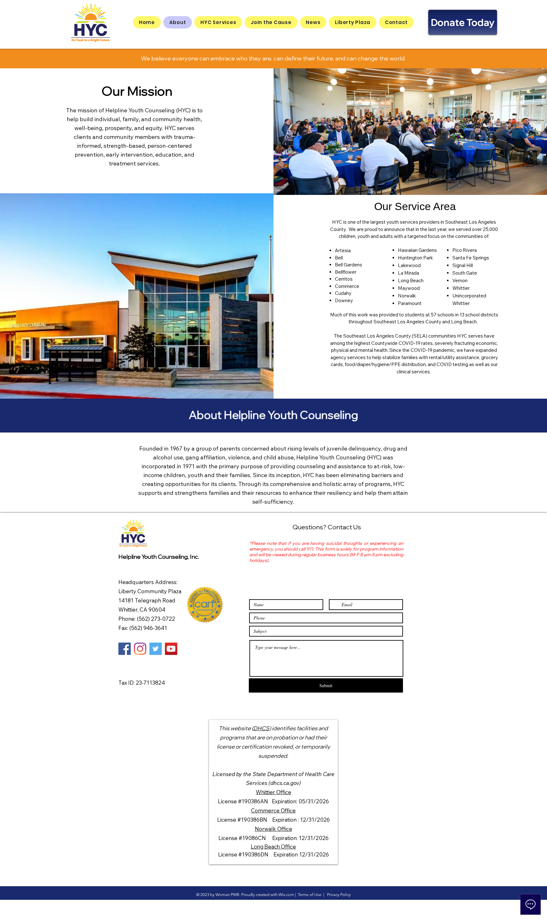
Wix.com (286, 894)
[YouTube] (171, 649)
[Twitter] (155, 649)
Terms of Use (309, 894)
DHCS (261, 728)
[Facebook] (124, 649)
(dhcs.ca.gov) (284, 783)
